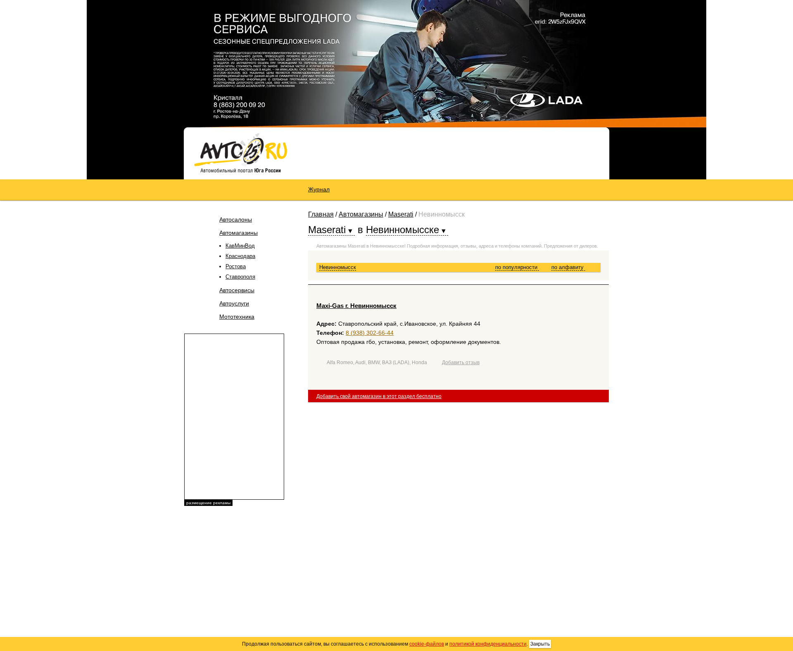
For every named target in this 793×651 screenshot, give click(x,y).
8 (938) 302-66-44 (370, 332)
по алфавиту (568, 267)
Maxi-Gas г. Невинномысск (356, 305)
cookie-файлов (426, 644)
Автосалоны (235, 219)
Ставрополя (240, 277)
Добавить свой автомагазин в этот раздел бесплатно (379, 396)
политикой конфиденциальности (488, 644)
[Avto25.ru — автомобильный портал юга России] (240, 152)
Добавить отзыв (461, 362)
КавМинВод (240, 246)
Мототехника (236, 316)
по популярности (517, 267)
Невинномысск (337, 267)
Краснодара (240, 256)
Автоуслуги (234, 303)
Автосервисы (236, 290)
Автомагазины (238, 232)
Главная (321, 214)
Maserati (400, 214)
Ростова (236, 266)
